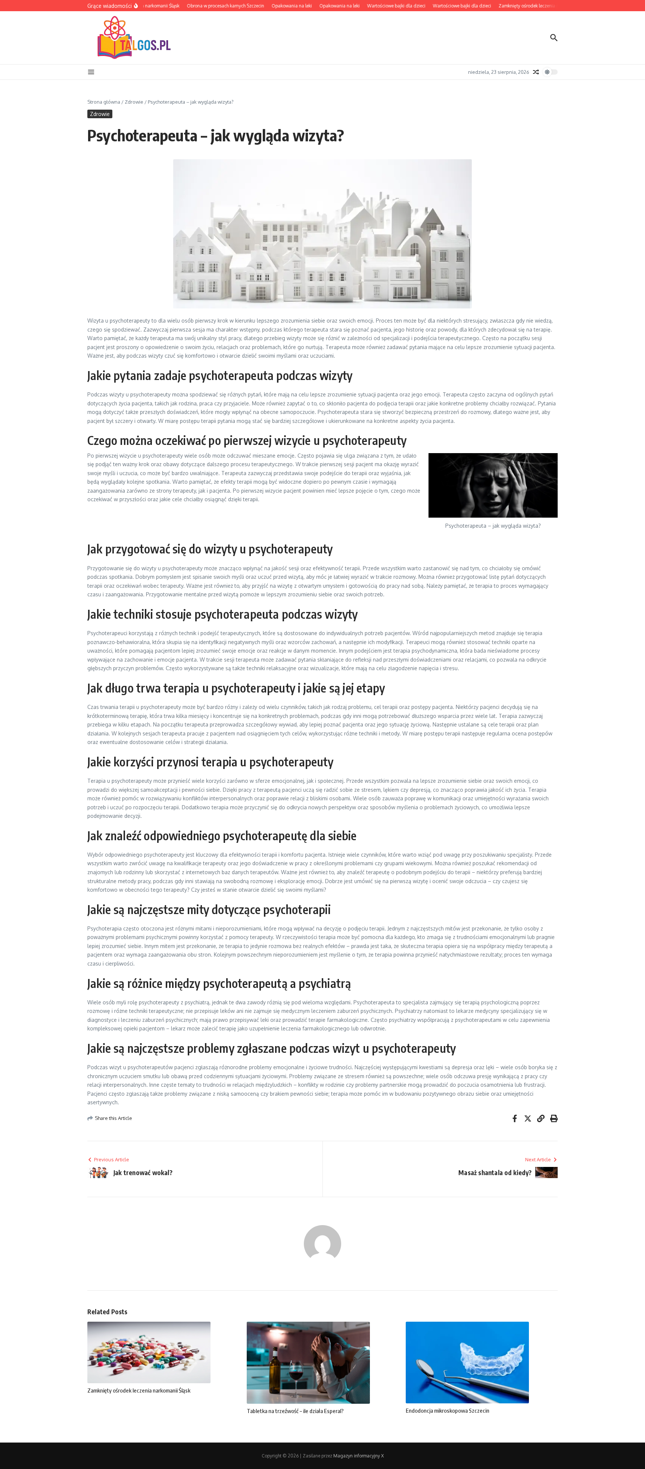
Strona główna (103, 102)
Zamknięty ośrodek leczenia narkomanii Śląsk (138, 1390)
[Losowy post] (536, 72)
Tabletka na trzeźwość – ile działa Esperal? (295, 1410)
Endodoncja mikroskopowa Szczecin (447, 1410)
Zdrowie (134, 102)
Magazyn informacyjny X (358, 1456)
